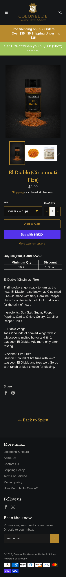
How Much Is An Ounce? (21, 488)
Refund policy (13, 482)
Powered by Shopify (15, 558)
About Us (10, 458)
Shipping (18, 192)
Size (6, 202)
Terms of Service (15, 476)
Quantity (49, 203)
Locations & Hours (16, 452)
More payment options (32, 243)
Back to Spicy (35, 420)
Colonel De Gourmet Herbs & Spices (35, 554)
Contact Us (11, 464)
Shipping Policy (14, 470)
